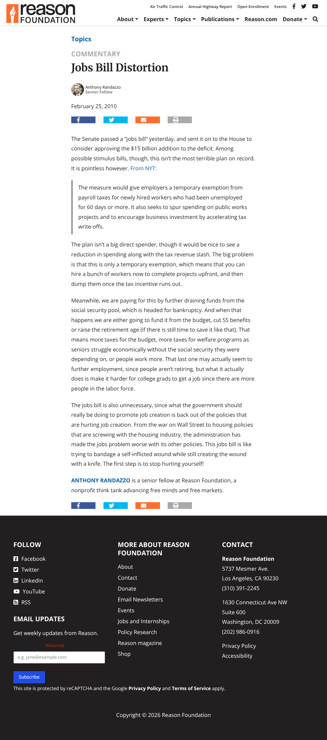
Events (280, 6)
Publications (218, 19)
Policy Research (137, 632)
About (125, 19)
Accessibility (237, 655)
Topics (182, 19)
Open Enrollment (253, 6)
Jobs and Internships (144, 621)
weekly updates (43, 633)
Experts (154, 19)
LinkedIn (32, 580)
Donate (292, 19)
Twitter (30, 569)
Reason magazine (140, 643)
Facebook (33, 558)
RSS (26, 602)
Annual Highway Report (210, 6)
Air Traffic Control (166, 6)
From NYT (142, 168)
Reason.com (261, 19)
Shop (124, 653)
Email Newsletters (140, 599)
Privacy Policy (239, 645)
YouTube (34, 591)
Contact (127, 577)
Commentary (95, 54)
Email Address (38, 645)
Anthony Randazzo (100, 480)
